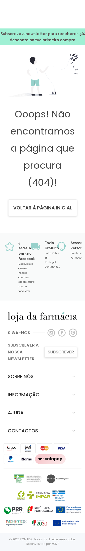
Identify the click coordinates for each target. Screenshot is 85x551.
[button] (42, 376)
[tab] (42, 376)
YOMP (55, 544)
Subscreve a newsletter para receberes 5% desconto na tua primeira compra (42, 37)
